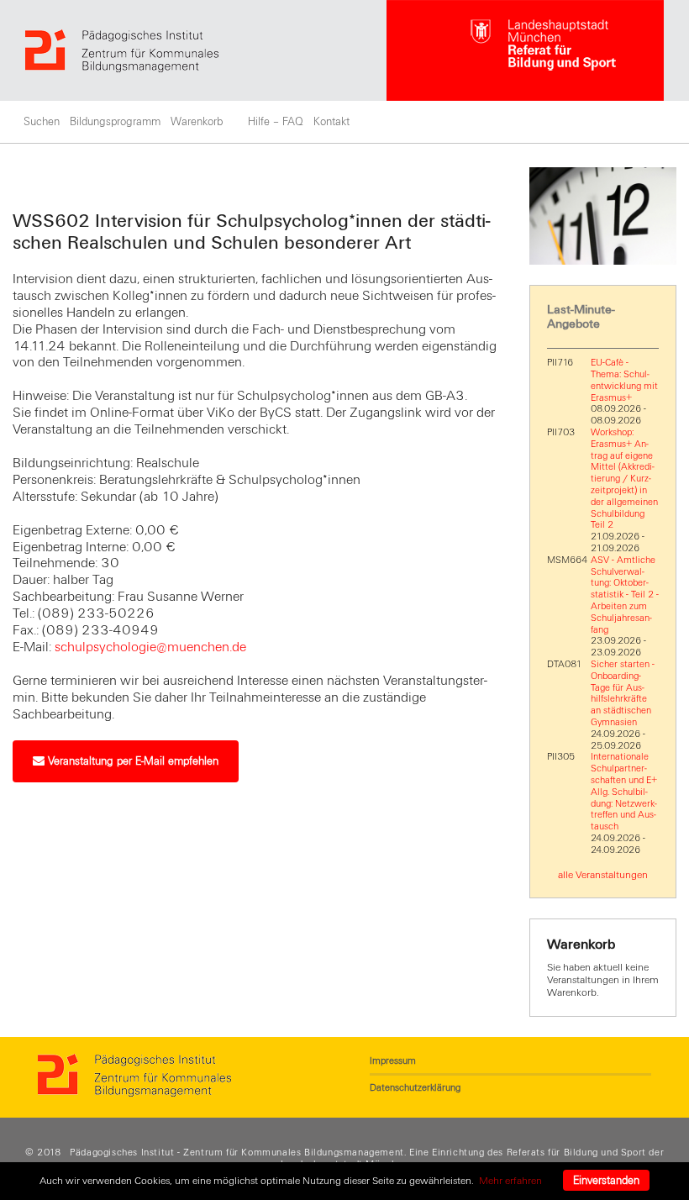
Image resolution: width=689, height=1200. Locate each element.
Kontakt (331, 122)
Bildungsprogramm (115, 122)
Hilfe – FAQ (275, 122)
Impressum (393, 1060)
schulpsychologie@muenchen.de (150, 647)
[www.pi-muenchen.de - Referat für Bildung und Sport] (206, 50)
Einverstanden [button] (606, 1180)
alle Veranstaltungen (603, 875)
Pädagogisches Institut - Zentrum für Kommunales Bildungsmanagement (237, 1152)
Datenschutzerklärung (415, 1087)
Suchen (42, 122)
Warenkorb (197, 122)
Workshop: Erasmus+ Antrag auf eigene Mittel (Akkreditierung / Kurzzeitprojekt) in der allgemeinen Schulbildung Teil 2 (624, 478)
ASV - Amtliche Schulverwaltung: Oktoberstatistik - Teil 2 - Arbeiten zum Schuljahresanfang (625, 594)
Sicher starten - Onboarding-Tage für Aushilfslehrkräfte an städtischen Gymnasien (623, 693)
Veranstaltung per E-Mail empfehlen (131, 761)
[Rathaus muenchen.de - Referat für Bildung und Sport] (525, 50)
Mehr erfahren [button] (510, 1180)
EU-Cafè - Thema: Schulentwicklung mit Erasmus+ (624, 379)
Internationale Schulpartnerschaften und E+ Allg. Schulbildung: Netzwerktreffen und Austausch (624, 791)
